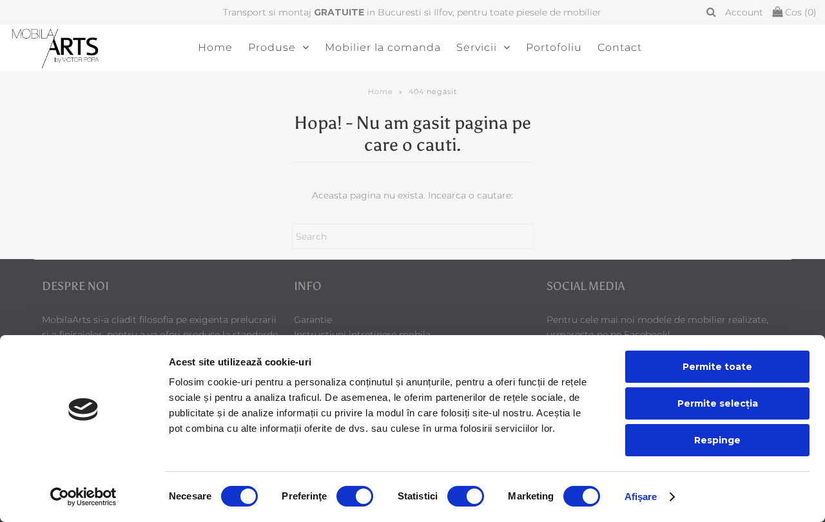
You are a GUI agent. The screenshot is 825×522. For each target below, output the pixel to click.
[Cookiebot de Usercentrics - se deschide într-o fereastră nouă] (83, 497)
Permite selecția (717, 403)
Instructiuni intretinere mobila (362, 334)
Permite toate (717, 366)
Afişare (641, 496)
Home (215, 47)
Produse (272, 47)
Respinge (717, 440)
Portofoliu (554, 47)
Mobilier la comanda (383, 47)
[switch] (354, 496)
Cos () (799, 12)
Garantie (313, 319)
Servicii (476, 47)
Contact (619, 47)
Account (744, 12)
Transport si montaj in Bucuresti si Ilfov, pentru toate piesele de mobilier (412, 12)
